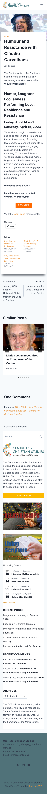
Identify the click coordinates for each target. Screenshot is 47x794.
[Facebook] (18, 765)
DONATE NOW (23, 495)
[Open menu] (41, 5)
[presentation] (23, 337)
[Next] (40, 349)
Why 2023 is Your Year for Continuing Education (12, 258)
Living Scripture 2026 (21, 589)
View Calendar (9, 602)
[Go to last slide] (7, 349)
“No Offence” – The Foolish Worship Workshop (32, 243)
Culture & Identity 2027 (21, 597)
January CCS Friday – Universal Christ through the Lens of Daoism (12, 291)
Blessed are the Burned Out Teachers (23, 646)
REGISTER (23, 205)
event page (19, 214)
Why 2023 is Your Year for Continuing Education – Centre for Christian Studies (23, 410)
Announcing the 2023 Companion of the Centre (35, 287)
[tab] (18, 377)
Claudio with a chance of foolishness (10, 243)
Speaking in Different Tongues (19, 624)
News (6, 36)
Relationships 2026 (20, 582)
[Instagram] (23, 765)
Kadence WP (35, 786)
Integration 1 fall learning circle (25, 574)
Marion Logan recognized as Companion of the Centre (22, 359)
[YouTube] (28, 765)
